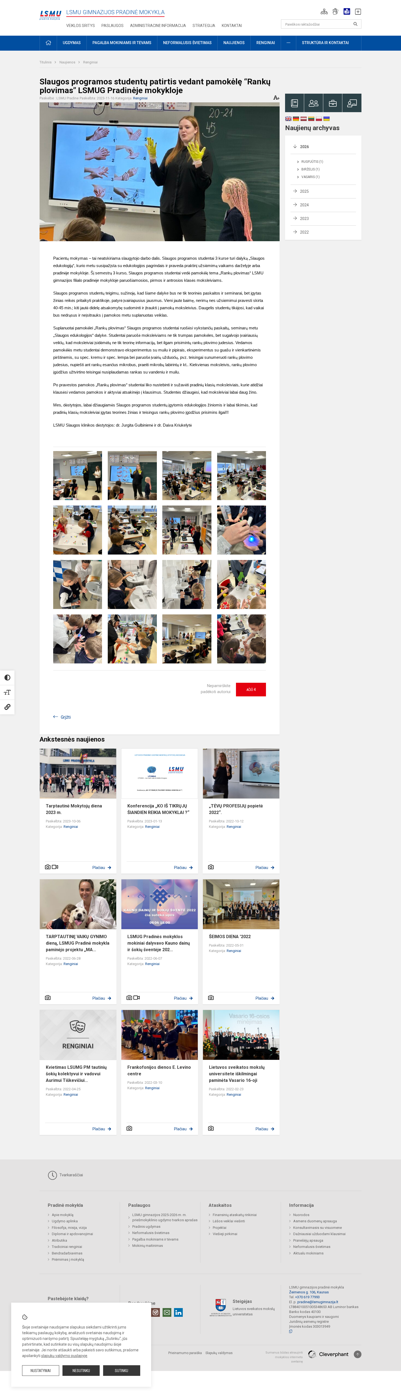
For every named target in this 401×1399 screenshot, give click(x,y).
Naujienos (67, 62)
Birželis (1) (310, 169)
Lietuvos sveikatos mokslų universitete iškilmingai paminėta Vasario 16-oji (237, 1074)
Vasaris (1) (310, 177)
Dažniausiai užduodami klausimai (319, 1234)
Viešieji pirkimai (225, 1234)
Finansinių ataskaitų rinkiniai (235, 1215)
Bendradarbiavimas (67, 1253)
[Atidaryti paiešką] (355, 24)
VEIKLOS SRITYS (80, 25)
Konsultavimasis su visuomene (317, 1228)
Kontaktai (232, 25)
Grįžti (66, 717)
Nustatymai (41, 1371)
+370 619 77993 (307, 1297)
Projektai (219, 1228)
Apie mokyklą (62, 1215)
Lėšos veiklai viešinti (229, 1221)
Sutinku (121, 1371)
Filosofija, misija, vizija (69, 1228)
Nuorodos (301, 1215)
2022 (304, 232)
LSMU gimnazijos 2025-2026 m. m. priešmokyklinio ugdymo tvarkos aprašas (164, 1217)
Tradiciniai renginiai (67, 1247)
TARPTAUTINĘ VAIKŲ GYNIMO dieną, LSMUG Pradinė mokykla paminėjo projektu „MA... (77, 943)
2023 (304, 218)
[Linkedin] (178, 1312)
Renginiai (90, 62)
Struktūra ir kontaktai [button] (325, 43)
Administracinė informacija (158, 25)
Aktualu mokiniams (308, 1253)
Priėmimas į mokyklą (68, 1259)
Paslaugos (112, 25)
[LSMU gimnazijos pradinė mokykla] (50, 12)
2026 (304, 147)
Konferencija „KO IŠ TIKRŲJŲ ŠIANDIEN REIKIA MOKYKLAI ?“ (158, 809)
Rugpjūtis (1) (312, 162)
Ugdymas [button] (72, 43)
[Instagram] (155, 1312)
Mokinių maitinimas (147, 1246)
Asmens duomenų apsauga (315, 1221)
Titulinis (46, 62)
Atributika (59, 1240)
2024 (304, 205)
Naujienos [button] (234, 43)
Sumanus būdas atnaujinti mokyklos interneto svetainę (284, 1357)
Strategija (204, 25)
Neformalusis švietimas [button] (187, 43)
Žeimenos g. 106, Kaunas (309, 1292)
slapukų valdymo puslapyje (64, 1356)
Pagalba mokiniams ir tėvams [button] (121, 43)
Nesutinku (81, 1371)
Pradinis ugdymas (146, 1226)
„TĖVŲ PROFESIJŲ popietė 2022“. (236, 809)
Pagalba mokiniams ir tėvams (155, 1239)
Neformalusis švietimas (150, 1233)
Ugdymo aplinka (65, 1221)
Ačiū (251, 689)
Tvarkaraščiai (70, 1175)
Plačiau (98, 867)
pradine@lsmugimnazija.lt (317, 1302)
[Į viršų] (357, 1354)
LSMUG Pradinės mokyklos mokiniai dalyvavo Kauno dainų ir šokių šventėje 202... (158, 943)
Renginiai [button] (265, 43)
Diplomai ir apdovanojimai (72, 1234)
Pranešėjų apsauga (308, 1240)
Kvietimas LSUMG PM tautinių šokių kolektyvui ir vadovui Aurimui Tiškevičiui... (76, 1074)
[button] (324, 11)
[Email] (167, 1312)
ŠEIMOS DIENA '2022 (230, 936)
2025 (304, 191)
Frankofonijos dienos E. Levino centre (159, 1070)
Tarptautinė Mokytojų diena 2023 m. (74, 809)
